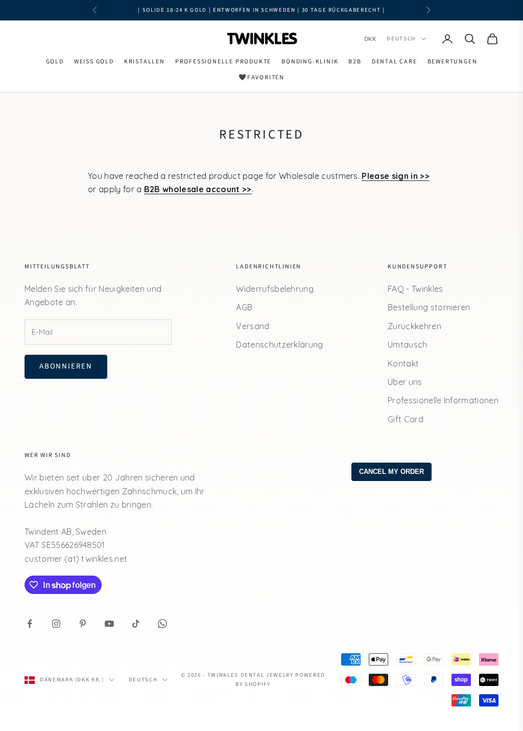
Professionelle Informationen (443, 400)
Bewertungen (452, 61)
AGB (244, 307)
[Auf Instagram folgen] (56, 624)
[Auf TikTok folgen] (136, 624)
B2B (354, 61)
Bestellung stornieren (429, 307)
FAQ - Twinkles (415, 289)
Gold (55, 61)
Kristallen (144, 61)
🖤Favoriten (261, 77)
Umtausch (407, 344)
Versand (252, 326)
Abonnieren (65, 366)
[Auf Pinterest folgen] (83, 624)
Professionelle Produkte (223, 61)
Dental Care (394, 61)
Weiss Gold (94, 61)
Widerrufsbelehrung (275, 289)
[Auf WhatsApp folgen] (162, 624)
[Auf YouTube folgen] (109, 624)
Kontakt (403, 363)
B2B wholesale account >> (198, 189)
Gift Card (405, 419)
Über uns (405, 382)
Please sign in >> (395, 176)
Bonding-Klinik (309, 61)
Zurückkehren (414, 326)
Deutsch (401, 38)
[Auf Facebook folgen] (30, 624)
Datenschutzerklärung (279, 344)
